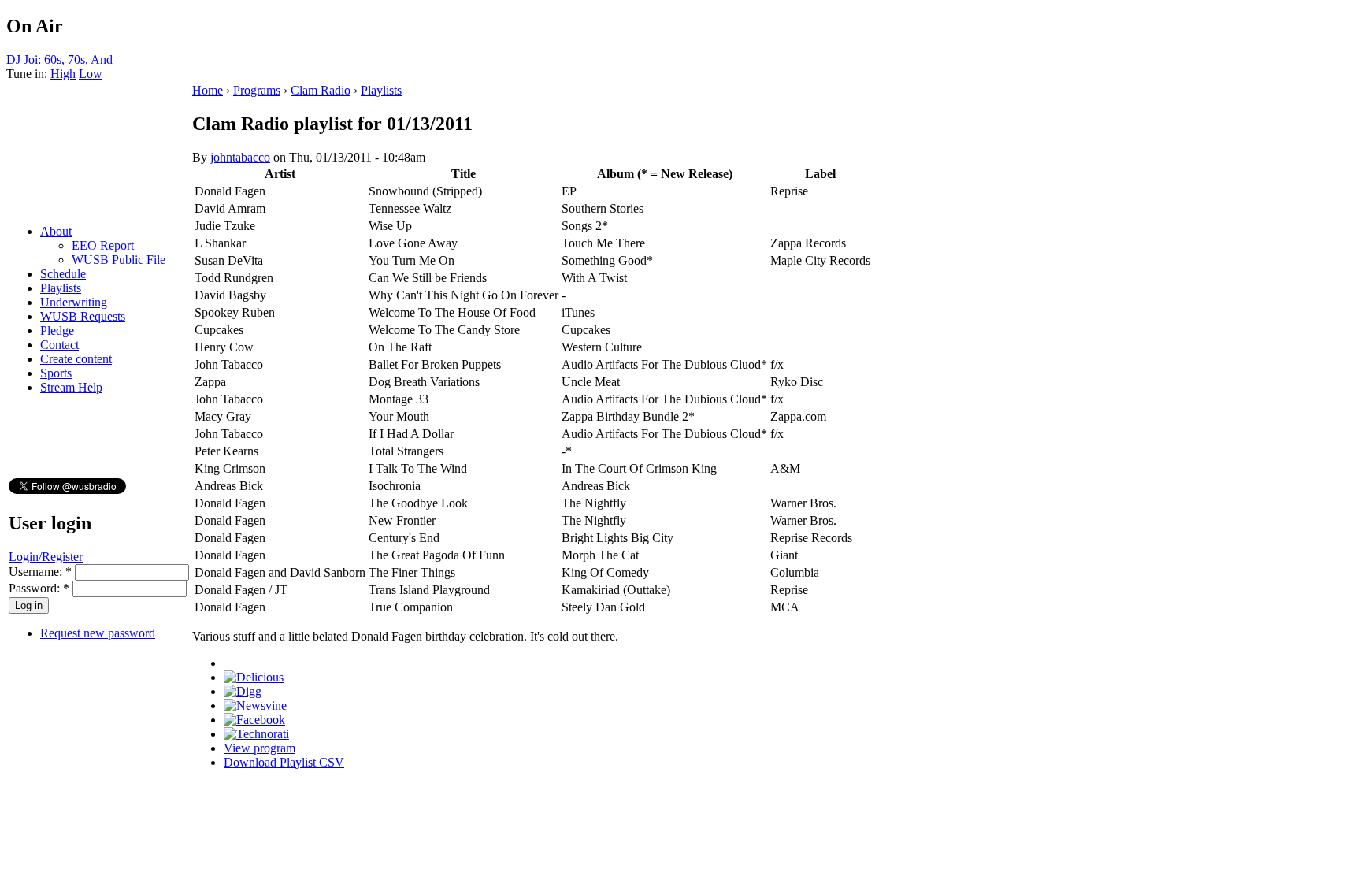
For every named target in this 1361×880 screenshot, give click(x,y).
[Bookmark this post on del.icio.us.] (254, 677)
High (63, 73)
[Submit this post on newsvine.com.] (255, 705)
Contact (59, 344)
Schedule (63, 273)
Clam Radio (320, 90)
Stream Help (71, 387)
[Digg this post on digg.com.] (242, 691)
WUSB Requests (82, 316)
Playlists (60, 288)
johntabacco (240, 157)
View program (259, 748)
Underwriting (73, 302)
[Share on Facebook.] (254, 719)
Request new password (97, 633)
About (56, 231)
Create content (76, 359)
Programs (256, 90)
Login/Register (46, 556)
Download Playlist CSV (284, 762)
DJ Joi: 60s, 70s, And (59, 59)
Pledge (57, 330)
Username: (40, 571)
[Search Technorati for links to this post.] (256, 734)
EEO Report (103, 245)
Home (207, 90)
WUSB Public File (118, 259)
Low (90, 73)
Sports (56, 373)
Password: (39, 588)
